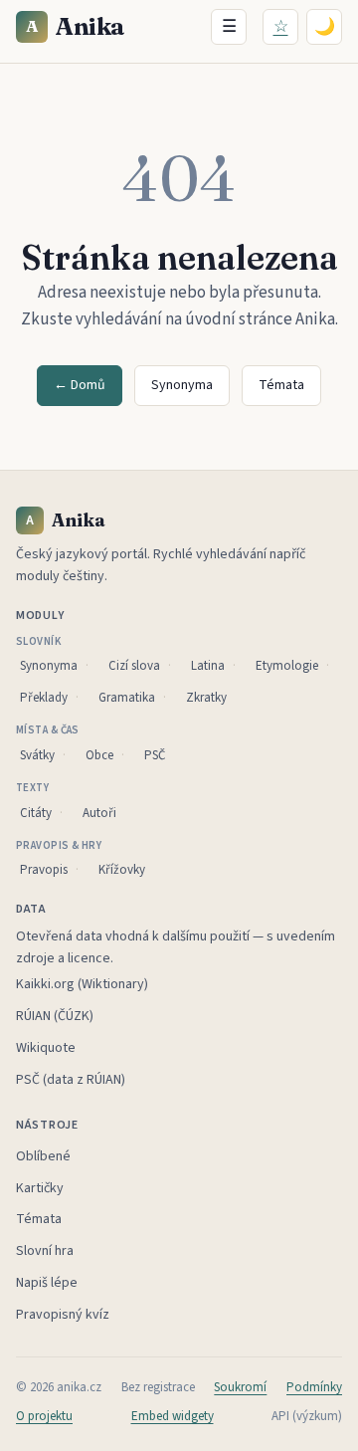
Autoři (99, 813)
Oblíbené (43, 1156)
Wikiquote (46, 1048)
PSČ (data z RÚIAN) (70, 1080)
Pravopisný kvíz (62, 1315)
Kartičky (40, 1188)
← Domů (79, 385)
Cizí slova (134, 666)
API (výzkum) (306, 1416)
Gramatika (126, 698)
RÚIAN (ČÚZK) (54, 1016)
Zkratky (206, 698)
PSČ (154, 755)
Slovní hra (45, 1251)
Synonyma (182, 385)
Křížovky (121, 870)
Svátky (37, 755)
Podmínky (314, 1387)
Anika (75, 26)
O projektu (44, 1416)
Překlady (44, 698)
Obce (99, 755)
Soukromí (240, 1387)
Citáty (36, 813)
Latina (208, 666)
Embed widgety (172, 1416)
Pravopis (44, 870)
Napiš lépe (47, 1283)
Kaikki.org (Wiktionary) (82, 984)
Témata (281, 385)
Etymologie (287, 666)
